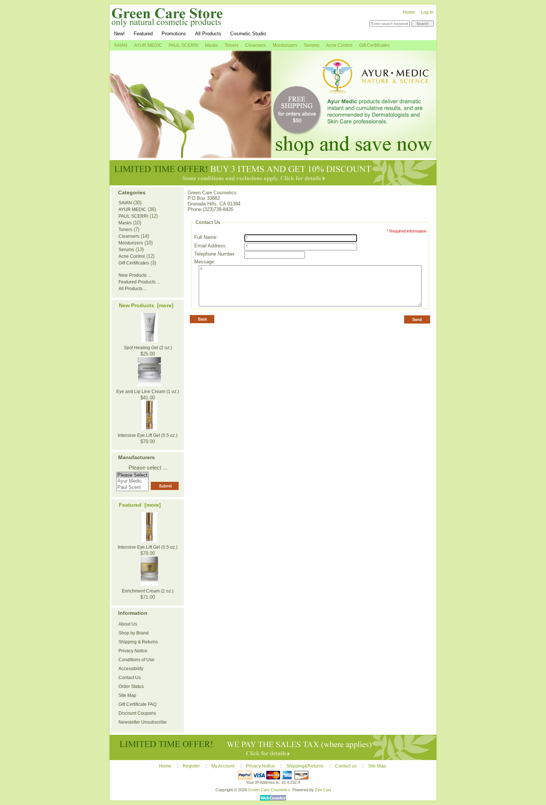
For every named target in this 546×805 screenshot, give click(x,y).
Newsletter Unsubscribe (142, 722)
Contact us (346, 766)
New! (119, 33)
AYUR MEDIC (148, 45)
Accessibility (130, 668)
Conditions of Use (136, 659)
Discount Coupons (137, 713)
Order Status (131, 686)
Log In (427, 12)
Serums (311, 45)
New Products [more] (146, 305)
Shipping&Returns (305, 766)
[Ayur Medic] (132, 481)
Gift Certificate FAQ (137, 704)
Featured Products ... (139, 282)
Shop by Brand (133, 633)
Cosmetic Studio (248, 33)
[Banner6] (273, 747)
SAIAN (120, 45)
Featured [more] (140, 505)
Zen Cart (323, 790)
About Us (127, 624)
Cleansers (255, 45)
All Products (208, 33)
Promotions (174, 33)
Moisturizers (285, 45)
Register (191, 766)
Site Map (127, 695)
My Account (222, 766)
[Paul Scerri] (132, 487)
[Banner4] (273, 172)
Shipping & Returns (138, 642)
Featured (143, 33)
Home (409, 12)
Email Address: (210, 246)
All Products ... (132, 288)
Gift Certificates (374, 45)
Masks (211, 45)
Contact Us (129, 677)
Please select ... (148, 468)
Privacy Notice (132, 650)
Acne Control (339, 45)
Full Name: (206, 237)
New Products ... (134, 275)
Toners (231, 45)
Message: (204, 261)
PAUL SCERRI (183, 45)
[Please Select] (132, 475)
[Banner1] (273, 104)
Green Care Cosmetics (269, 790)
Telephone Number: (215, 254)
